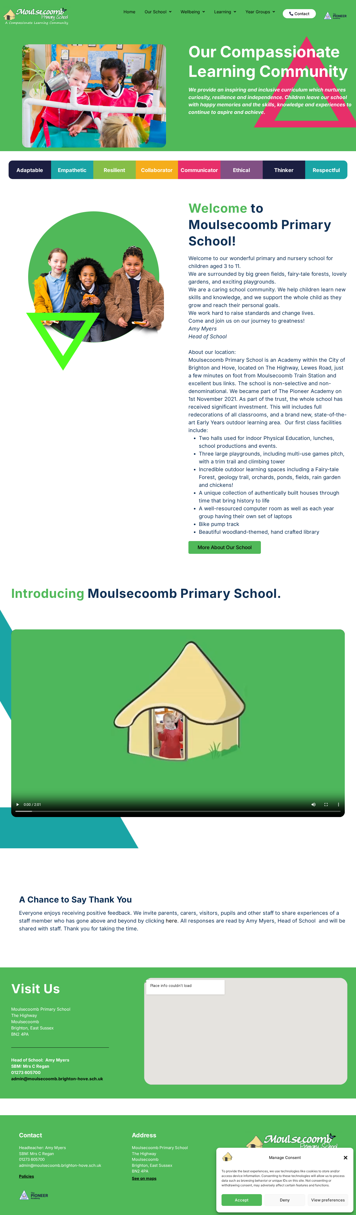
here (171, 921)
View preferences (328, 1200)
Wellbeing (190, 11)
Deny (285, 1200)
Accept (242, 1200)
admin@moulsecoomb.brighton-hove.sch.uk (57, 1078)
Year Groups (257, 11)
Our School (156, 11)
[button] (345, 1157)
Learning (222, 11)
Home (129, 11)
